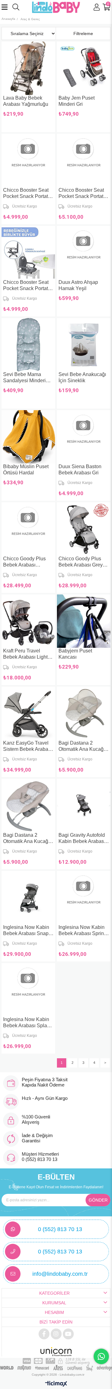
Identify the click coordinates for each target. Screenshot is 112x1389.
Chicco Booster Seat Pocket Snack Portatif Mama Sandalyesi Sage (26, 193)
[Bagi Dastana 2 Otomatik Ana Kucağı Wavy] (28, 805)
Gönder (98, 1200)
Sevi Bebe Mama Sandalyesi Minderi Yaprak (24, 378)
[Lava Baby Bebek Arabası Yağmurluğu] (28, 68)
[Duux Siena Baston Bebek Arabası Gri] (83, 437)
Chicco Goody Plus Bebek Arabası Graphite (24, 562)
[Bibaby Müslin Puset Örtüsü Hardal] (28, 437)
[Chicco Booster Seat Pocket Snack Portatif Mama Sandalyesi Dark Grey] (28, 252)
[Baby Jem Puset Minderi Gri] (83, 68)
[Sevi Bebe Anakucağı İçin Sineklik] (83, 344)
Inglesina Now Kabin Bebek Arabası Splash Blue (27, 1023)
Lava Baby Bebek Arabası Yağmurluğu (25, 101)
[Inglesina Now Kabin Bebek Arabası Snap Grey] (28, 897)
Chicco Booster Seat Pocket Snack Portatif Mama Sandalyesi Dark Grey (26, 286)
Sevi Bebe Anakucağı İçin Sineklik (82, 377)
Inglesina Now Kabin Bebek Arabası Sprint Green (81, 931)
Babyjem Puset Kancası (75, 654)
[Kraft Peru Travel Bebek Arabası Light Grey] (28, 621)
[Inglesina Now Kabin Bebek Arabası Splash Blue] (28, 989)
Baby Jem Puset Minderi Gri (76, 101)
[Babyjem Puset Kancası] (83, 621)
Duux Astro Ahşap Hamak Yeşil (78, 285)
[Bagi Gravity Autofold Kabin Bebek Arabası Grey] (83, 805)
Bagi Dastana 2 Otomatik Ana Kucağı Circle (81, 746)
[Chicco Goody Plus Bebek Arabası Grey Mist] (83, 529)
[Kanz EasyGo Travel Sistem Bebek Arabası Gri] (28, 713)
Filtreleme (83, 33)
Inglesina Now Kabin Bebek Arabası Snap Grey (26, 931)
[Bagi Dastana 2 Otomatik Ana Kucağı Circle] (83, 713)
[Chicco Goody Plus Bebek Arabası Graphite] (28, 529)
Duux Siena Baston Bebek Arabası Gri (79, 469)
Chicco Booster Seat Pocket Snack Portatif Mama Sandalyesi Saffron (82, 193)
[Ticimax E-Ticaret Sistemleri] (56, 1384)
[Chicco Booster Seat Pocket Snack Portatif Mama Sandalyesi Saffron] (83, 160)
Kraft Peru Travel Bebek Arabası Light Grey (25, 654)
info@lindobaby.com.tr (60, 1274)
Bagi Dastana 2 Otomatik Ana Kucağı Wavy (26, 838)
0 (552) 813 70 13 (60, 1229)
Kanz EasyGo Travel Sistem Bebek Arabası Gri (27, 746)
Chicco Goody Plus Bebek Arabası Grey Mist (80, 562)
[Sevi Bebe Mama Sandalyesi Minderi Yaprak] (28, 344)
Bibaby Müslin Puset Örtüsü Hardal (26, 469)
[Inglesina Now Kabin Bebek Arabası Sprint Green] (83, 897)
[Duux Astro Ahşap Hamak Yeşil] (83, 252)
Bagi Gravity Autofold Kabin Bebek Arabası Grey (81, 838)
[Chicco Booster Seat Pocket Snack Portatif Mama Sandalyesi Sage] (28, 160)
